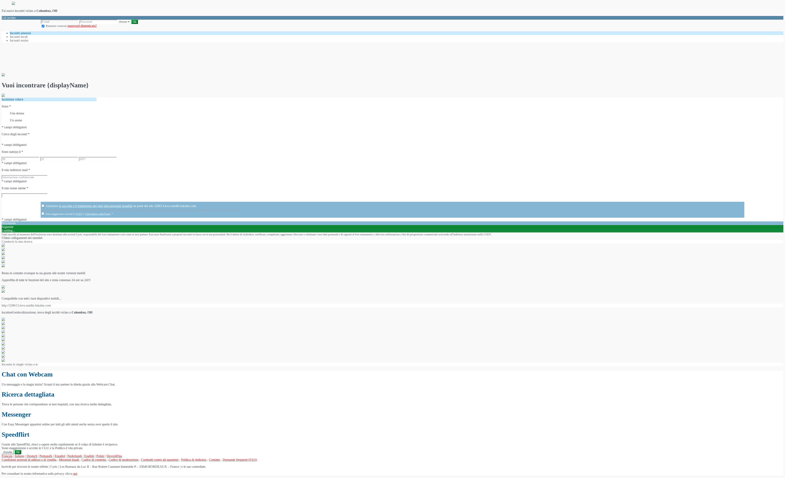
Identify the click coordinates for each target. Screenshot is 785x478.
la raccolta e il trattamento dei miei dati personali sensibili (95, 206)
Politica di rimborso (194, 459)
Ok (18, 452)
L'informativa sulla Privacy (98, 214)
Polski (100, 456)
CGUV (79, 214)
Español (60, 456)
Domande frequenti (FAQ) (240, 459)
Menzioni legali (69, 459)
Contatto (215, 459)
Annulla (7, 452)
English (89, 456)
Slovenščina (114, 456)
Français (7, 456)
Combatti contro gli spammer (160, 459)
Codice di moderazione (124, 459)
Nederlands (74, 456)
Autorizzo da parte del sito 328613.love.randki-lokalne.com (120, 206)
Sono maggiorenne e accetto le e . (79, 214)
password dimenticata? (82, 25)
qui (75, 473)
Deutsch (32, 456)
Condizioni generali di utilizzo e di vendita (29, 459)
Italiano (19, 456)
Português (45, 456)
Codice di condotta (94, 459)
